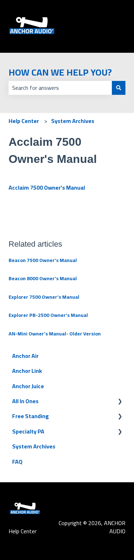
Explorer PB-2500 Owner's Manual (48, 315)
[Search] (118, 87)
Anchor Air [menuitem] (25, 355)
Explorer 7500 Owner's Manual (44, 297)
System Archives (72, 120)
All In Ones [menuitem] (25, 401)
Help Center (24, 120)
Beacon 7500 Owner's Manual (43, 260)
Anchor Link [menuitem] (27, 370)
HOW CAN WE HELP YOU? (60, 72)
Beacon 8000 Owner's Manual (43, 278)
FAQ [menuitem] (17, 461)
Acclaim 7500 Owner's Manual (47, 187)
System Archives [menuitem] (33, 446)
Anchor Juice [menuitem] (28, 386)
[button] (119, 401)
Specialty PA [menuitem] (28, 431)
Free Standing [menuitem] (30, 416)
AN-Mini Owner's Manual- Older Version (55, 333)
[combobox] (60, 87)
